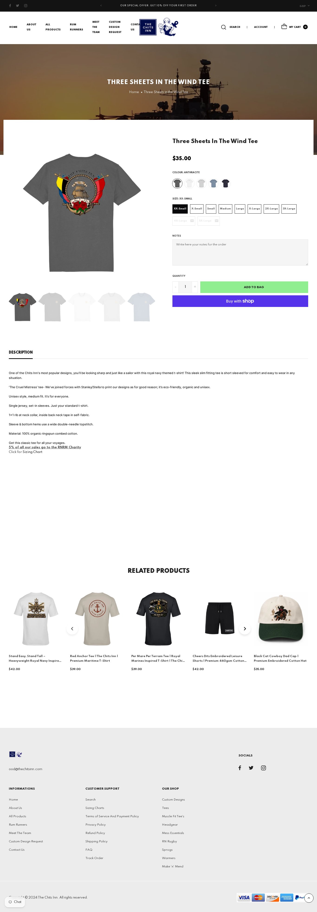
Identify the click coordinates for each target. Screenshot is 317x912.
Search (90, 799)
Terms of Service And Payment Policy (112, 816)
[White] (189, 183)
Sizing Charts (94, 808)
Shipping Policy (96, 841)
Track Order (94, 858)
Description (21, 353)
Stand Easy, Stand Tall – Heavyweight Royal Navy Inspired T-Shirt (35, 661)
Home (13, 27)
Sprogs (167, 849)
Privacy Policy (95, 824)
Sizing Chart (32, 452)
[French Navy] (225, 183)
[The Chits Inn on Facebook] (10, 6)
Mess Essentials (173, 833)
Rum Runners (18, 824)
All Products (17, 816)
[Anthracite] (177, 183)
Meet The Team (96, 27)
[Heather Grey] (201, 183)
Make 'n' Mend (172, 866)
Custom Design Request (115, 27)
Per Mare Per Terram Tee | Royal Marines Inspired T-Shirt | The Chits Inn (158, 661)
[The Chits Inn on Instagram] (26, 6)
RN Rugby (169, 841)
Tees (165, 808)
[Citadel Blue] (213, 183)
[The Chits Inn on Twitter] (17, 6)
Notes (176, 236)
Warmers (168, 858)
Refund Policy (95, 833)
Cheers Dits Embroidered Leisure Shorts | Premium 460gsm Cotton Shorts (218, 661)
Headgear (170, 824)
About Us (15, 808)
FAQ (88, 849)
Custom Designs (173, 799)
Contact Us (17, 849)
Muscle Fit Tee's (173, 816)
